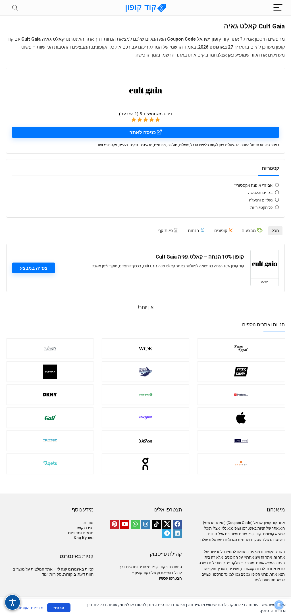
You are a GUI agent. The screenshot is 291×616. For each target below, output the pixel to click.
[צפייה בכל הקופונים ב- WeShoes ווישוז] (145, 440)
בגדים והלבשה (260, 192)
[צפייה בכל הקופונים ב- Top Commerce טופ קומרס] (241, 463)
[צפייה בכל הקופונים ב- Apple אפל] (241, 417)
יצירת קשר (84, 527)
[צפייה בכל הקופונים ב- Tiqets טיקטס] (50, 463)
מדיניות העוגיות (30, 607)
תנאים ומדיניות (80, 532)
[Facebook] (177, 524)
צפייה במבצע (33, 268)
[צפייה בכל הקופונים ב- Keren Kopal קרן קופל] (241, 348)
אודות (88, 522)
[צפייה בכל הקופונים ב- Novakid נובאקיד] (145, 417)
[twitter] (166, 524)
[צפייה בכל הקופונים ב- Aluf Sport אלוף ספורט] (145, 394)
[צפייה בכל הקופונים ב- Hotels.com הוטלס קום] (241, 394)
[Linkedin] (177, 533)
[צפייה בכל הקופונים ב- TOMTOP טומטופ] (50, 440)
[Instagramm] (145, 524)
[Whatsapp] (135, 524)
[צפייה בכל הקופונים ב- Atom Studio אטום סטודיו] (241, 440)
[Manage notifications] (279, 604)
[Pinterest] (114, 524)
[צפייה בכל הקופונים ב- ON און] (145, 463)
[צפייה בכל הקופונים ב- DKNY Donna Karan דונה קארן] (50, 394)
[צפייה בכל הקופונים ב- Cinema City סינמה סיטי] (145, 371)
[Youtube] (124, 524)
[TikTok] (156, 524)
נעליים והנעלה (261, 200)
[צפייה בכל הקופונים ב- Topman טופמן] (50, 371)
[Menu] (278, 7)
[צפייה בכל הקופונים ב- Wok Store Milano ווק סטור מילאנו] (145, 348)
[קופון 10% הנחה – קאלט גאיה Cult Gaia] (264, 264)
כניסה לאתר (143, 132)
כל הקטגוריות (261, 207)
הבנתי (58, 607)
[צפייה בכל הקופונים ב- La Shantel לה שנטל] (50, 348)
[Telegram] (166, 533)
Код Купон (83, 538)
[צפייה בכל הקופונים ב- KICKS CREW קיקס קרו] (241, 371)
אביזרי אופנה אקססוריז (253, 185)
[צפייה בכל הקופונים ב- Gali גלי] (50, 417)
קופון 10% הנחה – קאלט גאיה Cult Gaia (200, 257)
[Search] (15, 7)
